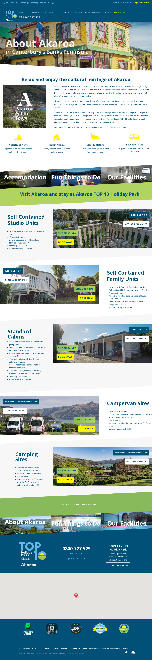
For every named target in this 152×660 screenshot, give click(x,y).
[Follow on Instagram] (133, 653)
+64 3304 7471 (76, 553)
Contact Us (46, 648)
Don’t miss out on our (122, 3)
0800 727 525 (12, 2)
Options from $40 (136, 461)
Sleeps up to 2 (139, 215)
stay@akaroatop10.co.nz (76, 558)
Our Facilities (126, 177)
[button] (76, 595)
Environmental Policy (79, 648)
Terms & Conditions (60, 648)
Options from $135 (16, 280)
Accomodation (25, 177)
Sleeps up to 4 (13, 271)
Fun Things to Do (76, 177)
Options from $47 (15, 410)
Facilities (54, 12)
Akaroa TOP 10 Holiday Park (60, 653)
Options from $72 (136, 339)
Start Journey (117, 565)
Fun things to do (114, 127)
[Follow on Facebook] (126, 653)
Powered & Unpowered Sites (21, 401)
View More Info (67, 233)
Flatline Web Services (32, 653)
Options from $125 (136, 224)
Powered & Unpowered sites (131, 452)
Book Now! (65, 242)
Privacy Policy (94, 648)
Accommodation (35, 12)
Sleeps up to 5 (139, 329)
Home (22, 12)
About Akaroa (25, 522)
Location (35, 648)
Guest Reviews (92, 12)
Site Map (26, 648)
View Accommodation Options (80, 504)
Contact (107, 12)
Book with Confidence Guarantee (115, 648)
